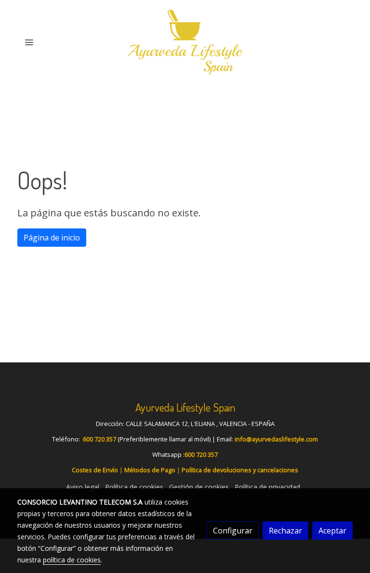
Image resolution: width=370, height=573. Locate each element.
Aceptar (332, 530)
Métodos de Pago (149, 470)
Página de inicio (52, 237)
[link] (185, 42)
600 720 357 (99, 439)
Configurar (232, 530)
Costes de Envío (95, 470)
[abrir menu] (29, 42)
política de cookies (72, 559)
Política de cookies (134, 487)
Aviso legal (82, 487)
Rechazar (285, 530)
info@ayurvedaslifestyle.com (276, 439)
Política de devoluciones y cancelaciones (240, 470)
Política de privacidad (267, 487)
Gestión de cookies (199, 487)
